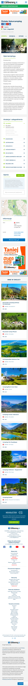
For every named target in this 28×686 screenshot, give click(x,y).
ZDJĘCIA (13, 36)
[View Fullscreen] (3, 206)
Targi (14, 630)
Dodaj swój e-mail (14, 522)
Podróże (14, 616)
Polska (14, 607)
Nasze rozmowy (14, 626)
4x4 (14, 625)
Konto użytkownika (14, 553)
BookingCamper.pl (14, 584)
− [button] (3, 203)
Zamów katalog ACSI (14, 573)
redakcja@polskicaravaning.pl (15, 536)
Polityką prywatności (7, 679)
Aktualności (14, 605)
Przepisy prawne (14, 620)
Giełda (14, 599)
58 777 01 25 (14, 533)
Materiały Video (14, 592)
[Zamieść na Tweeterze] (5, 24)
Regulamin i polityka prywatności (14, 562)
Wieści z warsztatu (14, 622)
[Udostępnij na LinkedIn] (10, 24)
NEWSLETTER (11, 512)
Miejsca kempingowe (9, 6)
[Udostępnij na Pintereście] (7, 24)
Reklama (14, 557)
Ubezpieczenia (14, 565)
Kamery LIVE (14, 595)
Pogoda (14, 594)
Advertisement (14, 558)
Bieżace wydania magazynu (14, 571)
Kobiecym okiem (14, 610)
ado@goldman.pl (15, 537)
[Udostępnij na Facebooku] (2, 24)
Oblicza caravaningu (14, 613)
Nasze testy (14, 624)
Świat (14, 608)
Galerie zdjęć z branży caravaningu (14, 591)
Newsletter (14, 563)
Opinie (21, 36)
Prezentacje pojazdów (14, 618)
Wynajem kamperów (14, 614)
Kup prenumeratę (14, 570)
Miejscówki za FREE (14, 580)
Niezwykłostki (14, 627)
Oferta (4, 36)
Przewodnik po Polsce (14, 609)
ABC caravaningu (14, 612)
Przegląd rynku (14, 617)
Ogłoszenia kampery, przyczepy (14, 582)
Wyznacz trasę (13, 239)
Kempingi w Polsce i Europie (14, 579)
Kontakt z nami (14, 559)
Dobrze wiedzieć (14, 621)
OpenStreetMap (19, 215)
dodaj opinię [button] (20, 175)
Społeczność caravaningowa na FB (14, 598)
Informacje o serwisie (14, 555)
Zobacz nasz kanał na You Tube (14, 596)
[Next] (26, 36)
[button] (14, 123)
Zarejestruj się (14, 554)
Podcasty (14, 629)
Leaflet (15, 215)
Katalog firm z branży (14, 583)
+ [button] (3, 201)
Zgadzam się (21, 683)
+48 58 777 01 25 (15, 534)
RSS (14, 561)
